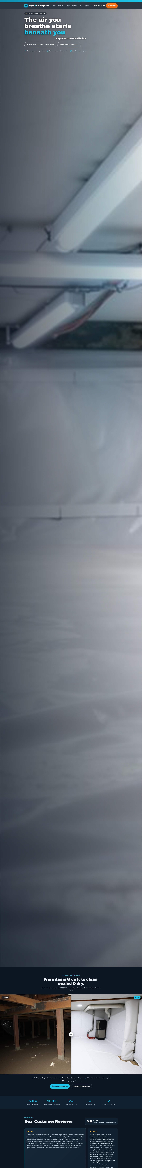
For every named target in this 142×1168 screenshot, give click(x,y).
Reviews (74, 5)
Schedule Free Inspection (69, 44)
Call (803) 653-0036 (61, 1086)
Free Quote (112, 5)
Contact (86, 5)
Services (53, 5)
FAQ (81, 5)
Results (60, 5)
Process (67, 5)
